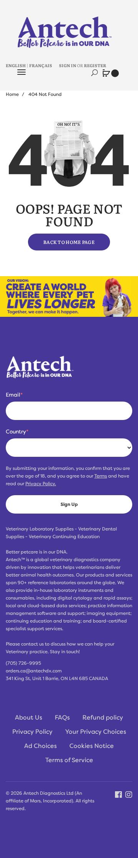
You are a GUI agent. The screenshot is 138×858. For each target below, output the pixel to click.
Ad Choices (40, 746)
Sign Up (69, 504)
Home (12, 94)
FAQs (62, 717)
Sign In (67, 65)
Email (14, 395)
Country (17, 431)
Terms (100, 476)
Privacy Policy (32, 731)
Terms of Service (69, 760)
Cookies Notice (91, 746)
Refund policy (102, 717)
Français (40, 65)
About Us (28, 717)
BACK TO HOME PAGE (69, 242)
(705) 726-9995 (23, 663)
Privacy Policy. (40, 483)
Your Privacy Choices (95, 731)
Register (95, 65)
